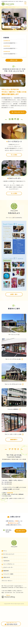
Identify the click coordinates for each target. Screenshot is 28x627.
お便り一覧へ (14, 294)
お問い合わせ (21, 531)
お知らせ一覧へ (14, 60)
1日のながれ (6, 560)
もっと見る (14, 155)
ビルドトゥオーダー (8, 567)
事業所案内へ (14, 439)
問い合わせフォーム (13, 523)
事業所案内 (6, 570)
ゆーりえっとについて (18, 112)
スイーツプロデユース (8, 564)
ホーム (5, 550)
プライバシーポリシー (7, 580)
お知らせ (5, 557)
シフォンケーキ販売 (8, 574)
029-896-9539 (12, 624)
